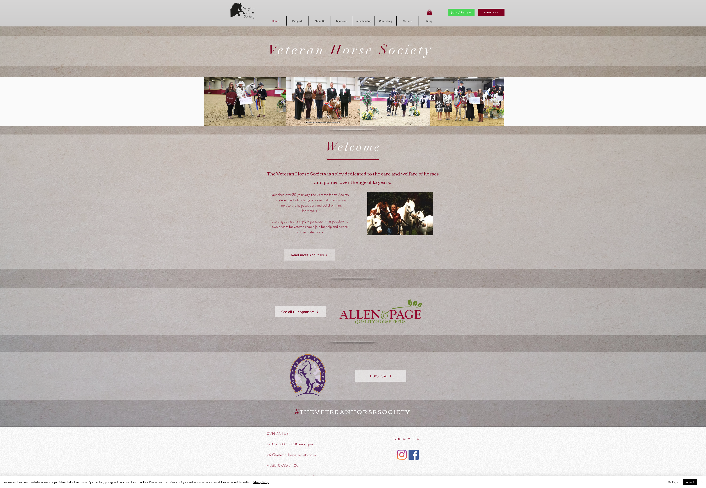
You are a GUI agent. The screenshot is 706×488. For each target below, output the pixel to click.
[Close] (701, 482)
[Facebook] (414, 455)
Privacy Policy (261, 482)
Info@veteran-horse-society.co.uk (291, 455)
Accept (690, 482)
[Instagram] (402, 455)
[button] (429, 12)
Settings (673, 482)
